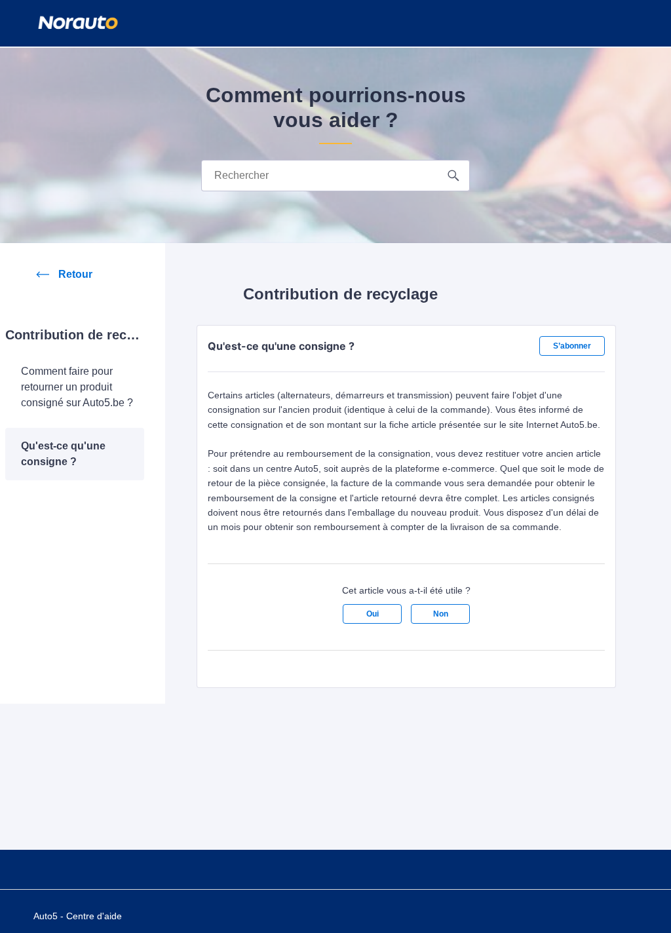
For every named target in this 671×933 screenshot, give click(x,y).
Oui (372, 614)
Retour (75, 274)
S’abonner (572, 346)
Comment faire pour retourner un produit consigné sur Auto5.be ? (77, 387)
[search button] (454, 175)
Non (440, 614)
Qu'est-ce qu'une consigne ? (63, 453)
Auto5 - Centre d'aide (77, 916)
